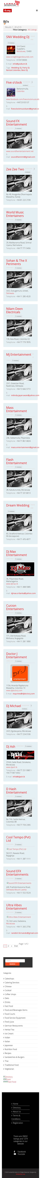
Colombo (20, 91)
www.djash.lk (11, 767)
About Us (17, 1111)
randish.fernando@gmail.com (24, 933)
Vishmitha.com (20, 1174)
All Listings (32, 29)
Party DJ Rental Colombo (18, 68)
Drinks (7, 1002)
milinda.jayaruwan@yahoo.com (25, 395)
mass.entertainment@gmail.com (26, 447)
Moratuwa (21, 51)
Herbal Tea (9, 1029)
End (16, 946)
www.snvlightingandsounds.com (19, 57)
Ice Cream (9, 1033)
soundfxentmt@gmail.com (23, 157)
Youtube (21, 1154)
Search (12, 964)
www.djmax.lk (12, 583)
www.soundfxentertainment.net (19, 151)
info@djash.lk (19, 776)
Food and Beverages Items (16, 1010)
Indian (7, 1037)
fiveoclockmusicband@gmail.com (26, 108)
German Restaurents (14, 1025)
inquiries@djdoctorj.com (24, 693)
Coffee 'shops (10, 994)
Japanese (9, 1045)
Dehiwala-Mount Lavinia (16, 889)
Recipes (8, 1053)
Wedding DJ (16, 67)
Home (15, 1103)
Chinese (8, 986)
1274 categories (20, 1139)
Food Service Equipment (15, 1018)
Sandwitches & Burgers (14, 1057)
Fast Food (9, 1006)
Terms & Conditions (15, 1117)
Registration (18, 1123)
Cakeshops (9, 978)
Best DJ (24, 70)
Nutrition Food (11, 1049)
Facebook (21, 1151)
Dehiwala (10, 293)
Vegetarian (9, 1069)
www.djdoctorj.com (14, 690)
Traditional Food (12, 1065)
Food (8, 1079)
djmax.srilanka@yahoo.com (23, 593)
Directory (9, 1077)
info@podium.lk (20, 64)
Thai (6, 1061)
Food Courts (10, 1014)
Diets (7, 998)
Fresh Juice (9, 1021)
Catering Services (12, 982)
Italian (7, 1041)
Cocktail (8, 990)
